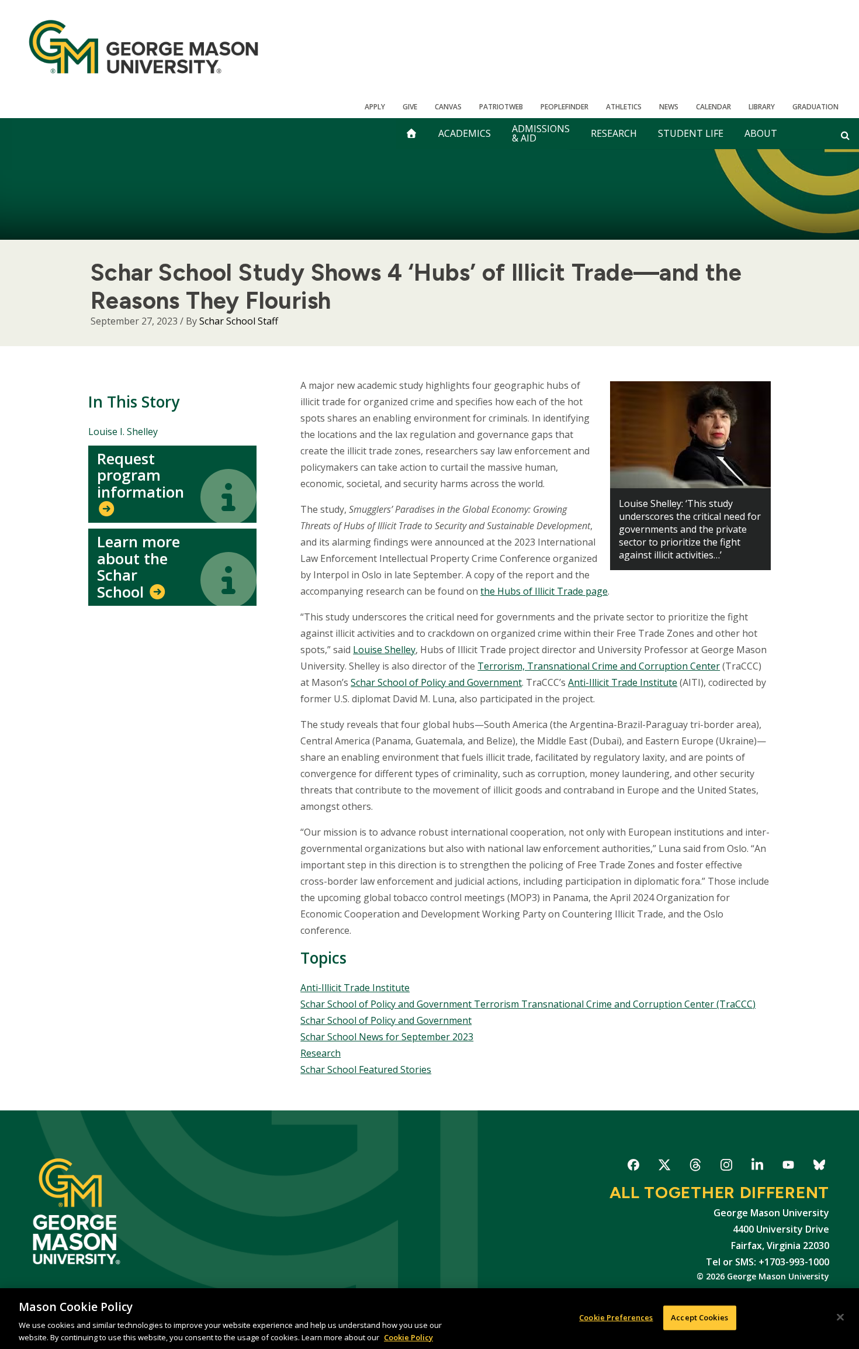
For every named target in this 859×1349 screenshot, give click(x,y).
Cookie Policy (408, 1336)
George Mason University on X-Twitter (664, 1167)
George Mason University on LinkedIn (757, 1167)
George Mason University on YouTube (788, 1167)
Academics (464, 133)
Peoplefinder (564, 107)
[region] (429, 1318)
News (668, 107)
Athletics (624, 107)
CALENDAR (713, 107)
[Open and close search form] (845, 135)
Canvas (448, 107)
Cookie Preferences (616, 1317)
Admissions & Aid (541, 133)
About (760, 133)
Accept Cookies (699, 1317)
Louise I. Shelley (123, 431)
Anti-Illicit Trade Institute (355, 987)
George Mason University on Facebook (633, 1167)
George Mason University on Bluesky (819, 1167)
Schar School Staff (238, 321)
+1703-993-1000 (793, 1261)
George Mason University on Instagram (726, 1167)
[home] (411, 133)
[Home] (143, 47)
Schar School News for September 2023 (386, 1036)
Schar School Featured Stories (365, 1069)
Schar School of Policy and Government (386, 1020)
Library (762, 107)
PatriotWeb (501, 107)
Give (410, 107)
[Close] (840, 1317)
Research (614, 133)
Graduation (815, 107)
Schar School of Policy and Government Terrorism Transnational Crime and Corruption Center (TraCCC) (528, 1004)
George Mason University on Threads (695, 1167)
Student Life (690, 133)
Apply (375, 107)
